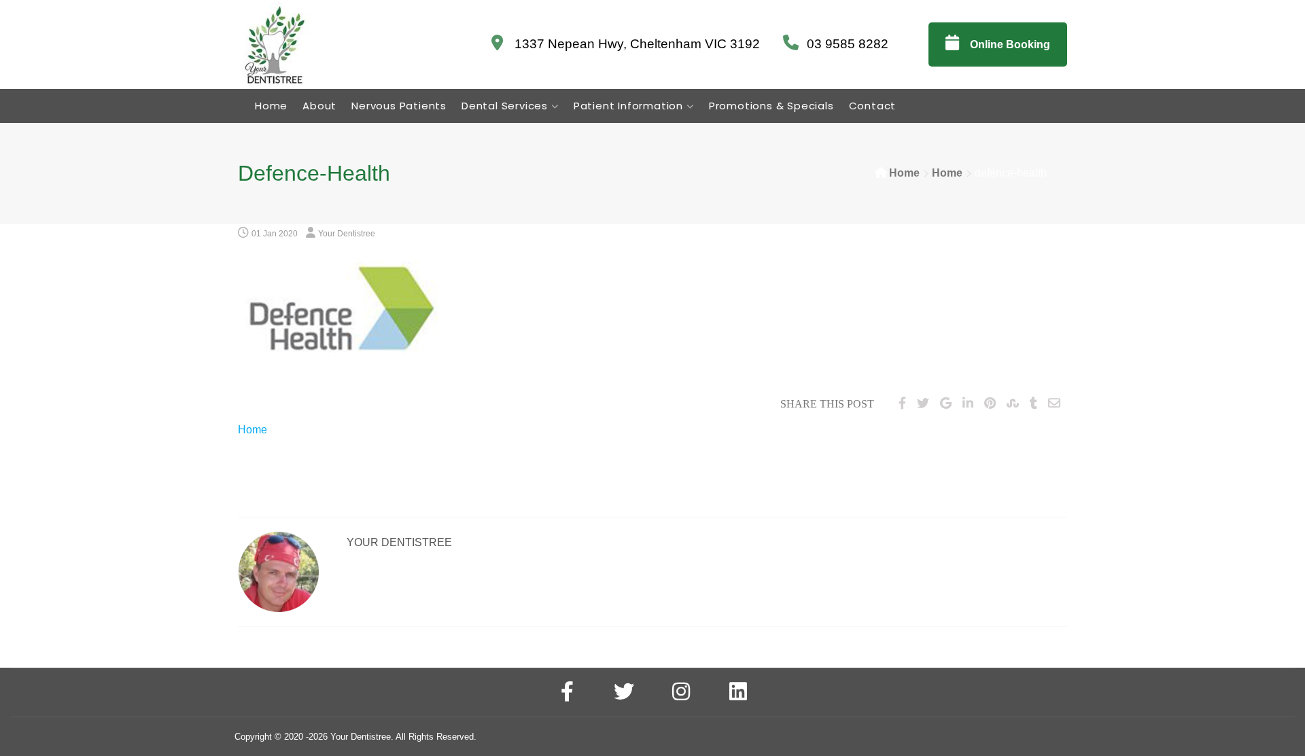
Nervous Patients (399, 105)
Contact (873, 105)
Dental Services (505, 105)
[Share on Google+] (946, 403)
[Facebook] (566, 693)
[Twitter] (624, 693)
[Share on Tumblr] (1033, 403)
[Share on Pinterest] (990, 403)
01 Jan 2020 (274, 233)
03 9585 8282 (847, 44)
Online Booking (1008, 44)
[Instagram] (681, 693)
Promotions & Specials (771, 105)
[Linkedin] (738, 693)
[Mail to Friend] (1054, 403)
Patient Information (628, 105)
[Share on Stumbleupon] (1013, 403)
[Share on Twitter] (923, 403)
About (319, 105)
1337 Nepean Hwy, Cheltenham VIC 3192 (635, 44)
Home (271, 105)
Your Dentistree (346, 233)
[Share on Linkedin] (967, 403)
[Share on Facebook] (902, 403)
